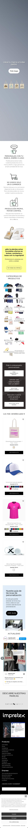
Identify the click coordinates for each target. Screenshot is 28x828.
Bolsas (3, 756)
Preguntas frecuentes (8, 778)
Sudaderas (5, 748)
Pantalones (5, 751)
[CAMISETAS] (8, 287)
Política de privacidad (15, 825)
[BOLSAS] (8, 320)
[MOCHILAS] (8, 330)
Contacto (4, 780)
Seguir (23, 638)
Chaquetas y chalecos (8, 750)
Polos (3, 746)
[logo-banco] (14, 717)
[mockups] (14, 235)
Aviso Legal (23, 825)
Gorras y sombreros (7, 755)
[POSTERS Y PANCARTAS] (19, 352)
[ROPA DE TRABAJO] (8, 309)
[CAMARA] (14, 731)
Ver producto (14, 452)
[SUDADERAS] (8, 298)
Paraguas (4, 762)
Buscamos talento (7, 775)
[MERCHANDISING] (8, 352)
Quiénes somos (6, 777)
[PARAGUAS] (19, 341)
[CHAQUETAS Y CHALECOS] (19, 309)
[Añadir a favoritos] (23, 419)
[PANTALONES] (19, 298)
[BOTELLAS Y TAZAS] (8, 341)
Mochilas (4, 758)
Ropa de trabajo (6, 753)
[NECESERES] (19, 330)
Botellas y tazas (6, 763)
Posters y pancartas (7, 767)
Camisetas (5, 744)
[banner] (14, 626)
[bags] (14, 86)
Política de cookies (6, 825)
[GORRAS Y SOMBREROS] (19, 320)
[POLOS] (19, 287)
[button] (26, 796)
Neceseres (5, 760)
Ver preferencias (14, 822)
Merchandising (6, 765)
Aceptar (14, 814)
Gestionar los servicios (13, 809)
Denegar (14, 818)
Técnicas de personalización (10, 773)
